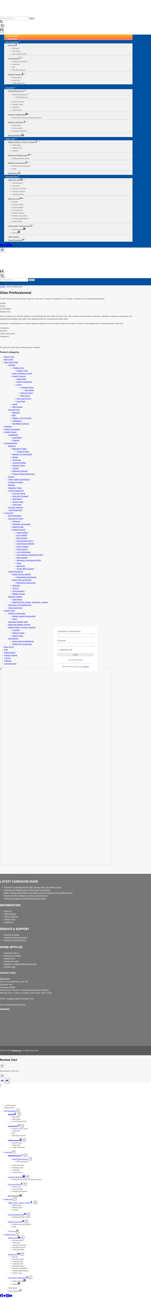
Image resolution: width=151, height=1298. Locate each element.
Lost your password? (76, 659)
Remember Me (66, 650)
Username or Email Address (69, 631)
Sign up (86, 667)
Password (62, 641)
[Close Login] (2, 1076)
